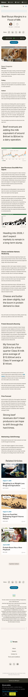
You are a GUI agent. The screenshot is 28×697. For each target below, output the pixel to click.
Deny (6, 694)
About (14, 648)
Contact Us (14, 654)
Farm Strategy (7, 497)
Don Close (5, 521)
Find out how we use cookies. (10, 691)
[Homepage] (5, 6)
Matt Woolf (5, 488)
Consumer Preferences (8, 466)
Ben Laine (5, 552)
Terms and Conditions (14, 657)
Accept (12, 694)
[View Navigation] (26, 6)
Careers (14, 651)
